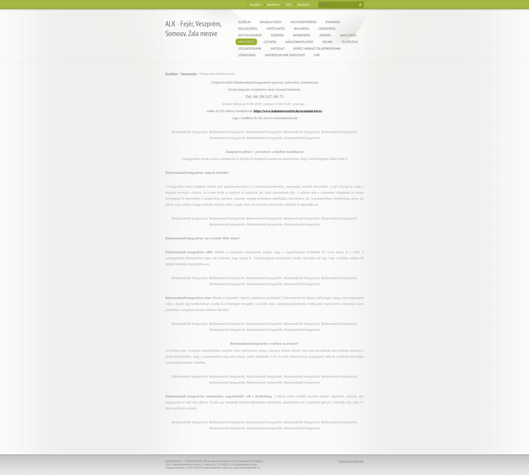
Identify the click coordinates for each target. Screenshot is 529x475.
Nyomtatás (303, 4)
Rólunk (327, 42)
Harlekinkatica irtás (299, 42)
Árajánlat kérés (270, 22)
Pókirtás (325, 35)
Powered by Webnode (351, 461)
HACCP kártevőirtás (303, 22)
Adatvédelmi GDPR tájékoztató (285, 55)
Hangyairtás (246, 42)
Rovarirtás (332, 22)
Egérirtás (277, 35)
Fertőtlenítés (275, 28)
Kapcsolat (277, 48)
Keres (360, 5)
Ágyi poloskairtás (250, 35)
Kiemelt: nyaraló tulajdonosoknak (317, 48)
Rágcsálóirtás (247, 28)
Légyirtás (270, 42)
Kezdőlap (244, 22)
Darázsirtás (348, 35)
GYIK (317, 55)
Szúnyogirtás (247, 55)
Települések (350, 42)
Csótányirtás (327, 28)
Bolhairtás (301, 28)
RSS (288, 4)
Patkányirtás (301, 35)
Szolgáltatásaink (249, 48)
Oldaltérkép (273, 4)
